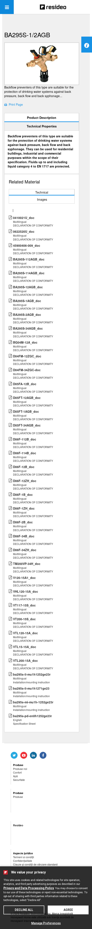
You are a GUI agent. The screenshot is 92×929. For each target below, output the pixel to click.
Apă (15, 776)
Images (42, 199)
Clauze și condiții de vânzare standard (35, 864)
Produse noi (20, 769)
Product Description (41, 117)
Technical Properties (42, 126)
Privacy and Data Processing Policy (28, 888)
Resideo (18, 825)
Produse (18, 797)
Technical (41, 192)
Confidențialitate (22, 860)
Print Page (15, 104)
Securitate (19, 780)
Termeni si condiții (23, 857)
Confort (17, 772)
